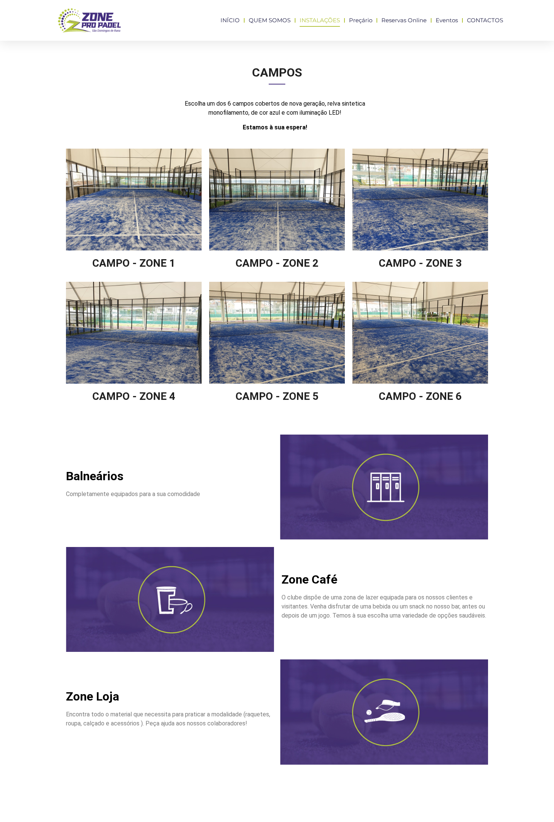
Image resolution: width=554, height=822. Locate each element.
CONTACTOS (485, 20)
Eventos (447, 20)
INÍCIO (230, 20)
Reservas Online (404, 20)
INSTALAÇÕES (320, 20)
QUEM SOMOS (270, 20)
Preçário (360, 20)
